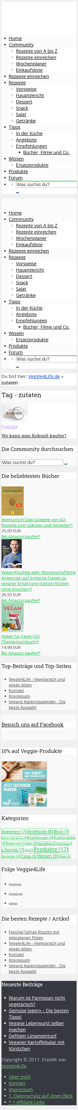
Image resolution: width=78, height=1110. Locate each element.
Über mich (20, 1077)
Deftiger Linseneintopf (33, 1036)
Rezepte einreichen (36, 57)
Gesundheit (46, 843)
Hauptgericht (30, 95)
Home (15, 38)
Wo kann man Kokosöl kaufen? (33, 435)
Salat (21, 114)
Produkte (18, 171)
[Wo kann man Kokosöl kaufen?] (14, 420)
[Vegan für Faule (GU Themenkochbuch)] (12, 630)
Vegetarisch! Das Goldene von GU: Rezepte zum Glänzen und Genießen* (37, 522)
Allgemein (14, 831)
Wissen (16, 159)
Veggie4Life (13, 1066)
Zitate (64, 856)
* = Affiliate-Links (27, 1102)
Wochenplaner (31, 63)
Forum (16, 178)
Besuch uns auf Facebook (32, 724)
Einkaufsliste (29, 70)
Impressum (19, 696)
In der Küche (29, 133)
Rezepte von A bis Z (37, 51)
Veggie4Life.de (44, 376)
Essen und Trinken (21, 843)
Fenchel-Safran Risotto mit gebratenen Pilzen (34, 934)
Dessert (24, 101)
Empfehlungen (31, 146)
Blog (61, 831)
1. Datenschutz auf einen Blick (41, 1096)
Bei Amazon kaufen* (20, 536)
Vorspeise (26, 89)
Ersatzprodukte (32, 165)
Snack (22, 108)
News (29, 850)
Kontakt (16, 690)
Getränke (26, 120)
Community (21, 44)
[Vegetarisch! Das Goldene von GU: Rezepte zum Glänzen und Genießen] (12, 514)
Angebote (26, 140)
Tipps (14, 127)
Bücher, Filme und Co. (46, 152)
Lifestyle (13, 849)
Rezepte (17, 82)
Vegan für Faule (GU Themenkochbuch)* (20, 639)
